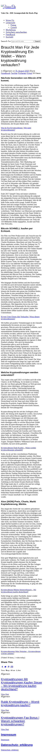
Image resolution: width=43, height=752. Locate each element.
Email (29, 73)
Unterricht (10, 23)
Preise (13, 25)
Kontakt (9, 37)
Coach (14, 27)
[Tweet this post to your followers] (5, 667)
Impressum (8, 734)
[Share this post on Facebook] (2, 667)
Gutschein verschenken (16, 32)
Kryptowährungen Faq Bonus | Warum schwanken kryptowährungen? (20, 721)
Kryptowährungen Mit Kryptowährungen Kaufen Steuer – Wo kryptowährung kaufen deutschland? (21, 684)
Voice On (10, 20)
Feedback (10, 34)
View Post (5, 694)
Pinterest (22, 73)
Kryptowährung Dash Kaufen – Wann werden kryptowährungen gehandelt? (18, 449)
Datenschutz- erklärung (17, 744)
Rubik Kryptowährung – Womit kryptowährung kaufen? (20, 703)
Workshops (11, 30)
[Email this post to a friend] (11, 667)
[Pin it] (8, 667)
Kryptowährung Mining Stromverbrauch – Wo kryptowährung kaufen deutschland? (18, 591)
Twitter (14, 73)
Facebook (5, 73)
